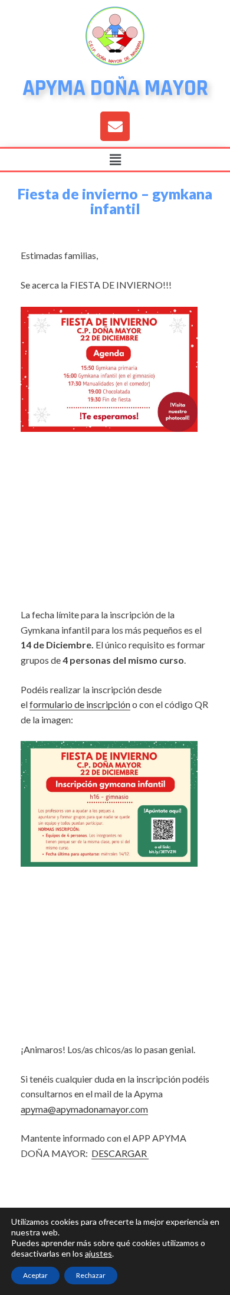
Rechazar (91, 1275)
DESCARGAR (120, 1153)
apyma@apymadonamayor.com (84, 1108)
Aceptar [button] (35, 1275)
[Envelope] (115, 126)
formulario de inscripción (79, 704)
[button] (115, 160)
